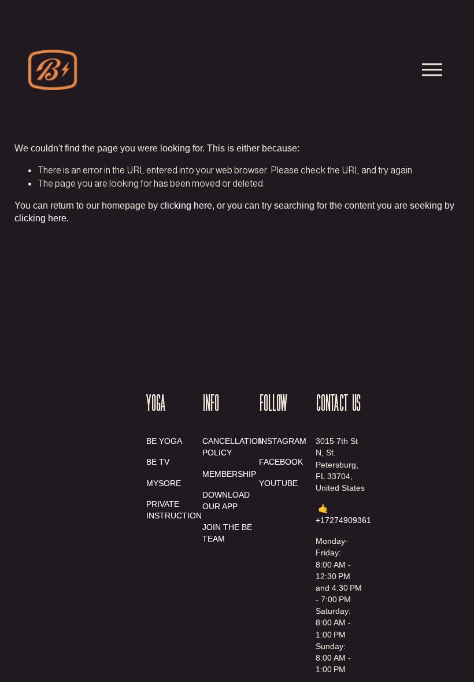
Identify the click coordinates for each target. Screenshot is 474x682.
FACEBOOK (281, 461)
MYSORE (163, 483)
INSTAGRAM (282, 441)
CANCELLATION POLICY (233, 446)
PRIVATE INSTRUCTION (174, 509)
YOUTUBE (278, 483)
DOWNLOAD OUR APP (226, 500)
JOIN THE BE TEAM (227, 532)
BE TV (157, 461)
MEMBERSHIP (229, 474)
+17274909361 (343, 520)
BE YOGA (164, 441)
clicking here (186, 205)
